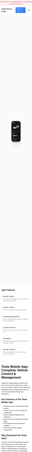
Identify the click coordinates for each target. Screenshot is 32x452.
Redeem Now (19, 10)
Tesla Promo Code (6, 10)
